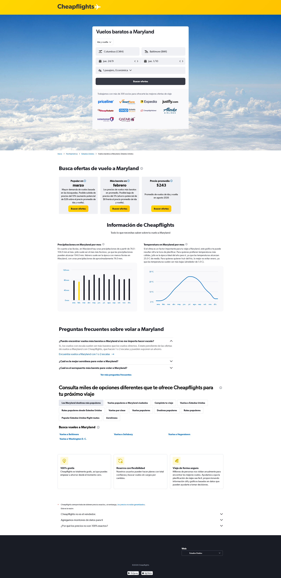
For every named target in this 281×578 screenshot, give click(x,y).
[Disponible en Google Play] (133, 573)
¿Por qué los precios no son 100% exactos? (84, 525)
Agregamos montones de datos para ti (82, 520)
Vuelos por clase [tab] (117, 410)
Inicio (60, 154)
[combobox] (104, 42)
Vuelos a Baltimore (69, 434)
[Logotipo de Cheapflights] (76, 7)
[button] (116, 61)
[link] (78, 208)
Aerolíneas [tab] (111, 418)
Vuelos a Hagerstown (179, 434)
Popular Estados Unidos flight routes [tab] (80, 418)
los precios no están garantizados (131, 504)
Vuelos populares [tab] (141, 410)
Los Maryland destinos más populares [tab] (81, 403)
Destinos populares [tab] (167, 410)
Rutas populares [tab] (192, 410)
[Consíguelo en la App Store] (147, 573)
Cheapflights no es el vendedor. (78, 514)
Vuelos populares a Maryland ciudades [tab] (127, 403)
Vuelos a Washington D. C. (73, 439)
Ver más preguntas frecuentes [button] (115, 374)
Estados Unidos (87, 154)
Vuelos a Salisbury (123, 434)
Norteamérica (72, 154)
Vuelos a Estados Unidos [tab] (192, 403)
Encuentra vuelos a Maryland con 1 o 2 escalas (84, 354)
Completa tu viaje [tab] (164, 403)
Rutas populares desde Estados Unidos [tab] (82, 410)
